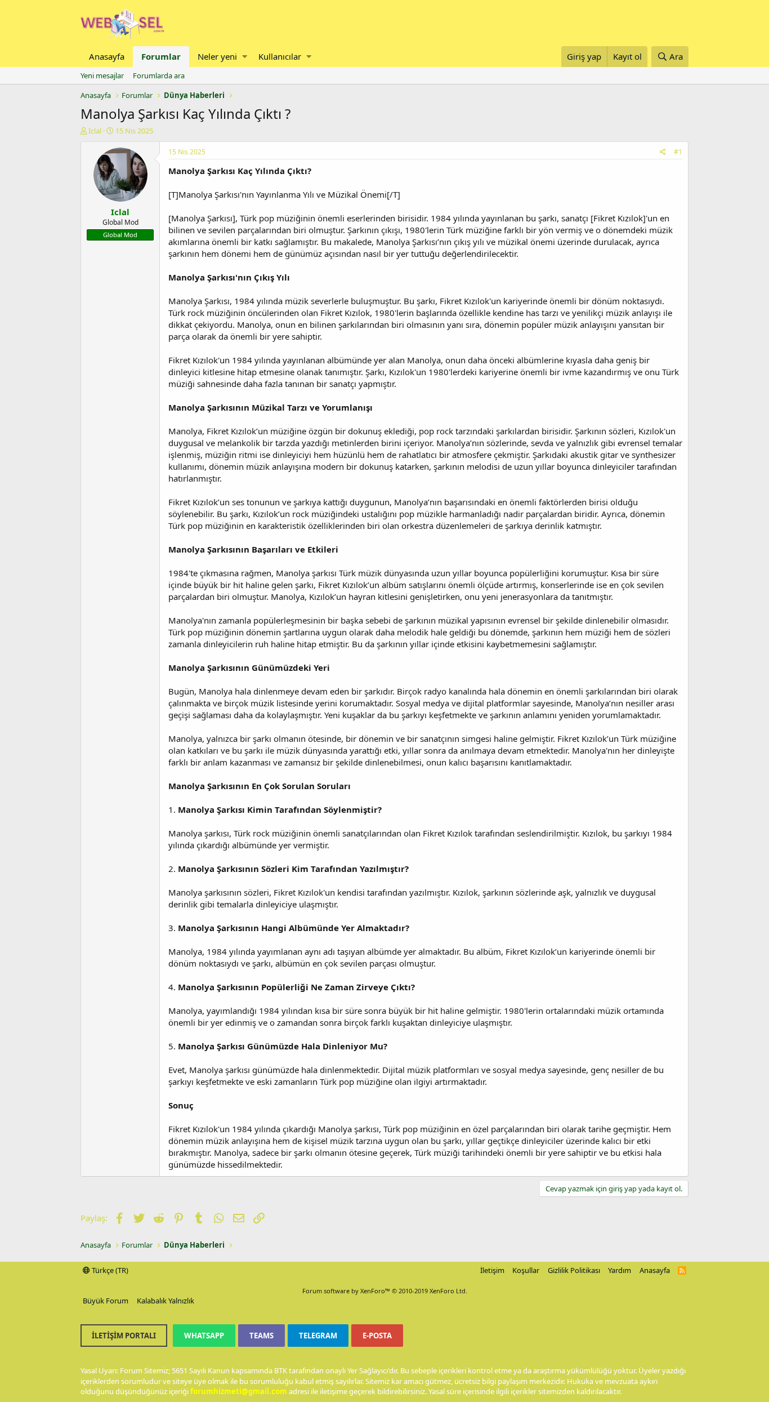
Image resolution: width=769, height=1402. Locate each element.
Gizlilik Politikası (574, 1270)
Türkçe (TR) (109, 1270)
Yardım (619, 1270)
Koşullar (525, 1270)
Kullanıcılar (279, 56)
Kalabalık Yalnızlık (165, 1301)
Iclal (94, 131)
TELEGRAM (318, 1335)
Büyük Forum (105, 1301)
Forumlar (161, 56)
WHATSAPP (204, 1335)
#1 (678, 152)
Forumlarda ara (159, 75)
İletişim (492, 1270)
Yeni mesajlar (102, 75)
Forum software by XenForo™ (384, 1291)
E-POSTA (377, 1335)
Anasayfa (106, 56)
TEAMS (261, 1335)
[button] (244, 56)
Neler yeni (217, 56)
